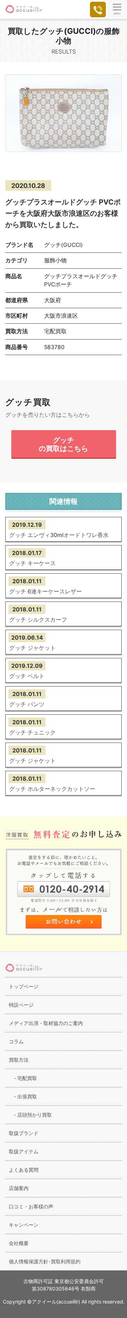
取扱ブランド (23, 1133)
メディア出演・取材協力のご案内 (46, 1023)
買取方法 (19, 1060)
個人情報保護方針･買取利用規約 (44, 1261)
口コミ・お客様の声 (31, 1206)
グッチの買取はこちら (63, 444)
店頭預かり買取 (30, 1115)
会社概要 (19, 1243)
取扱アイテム (23, 1151)
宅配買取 (23, 1078)
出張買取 (23, 1096)
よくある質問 (23, 1170)
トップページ (23, 986)
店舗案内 (19, 1188)
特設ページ (21, 1005)
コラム (16, 1041)
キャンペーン (23, 1225)
